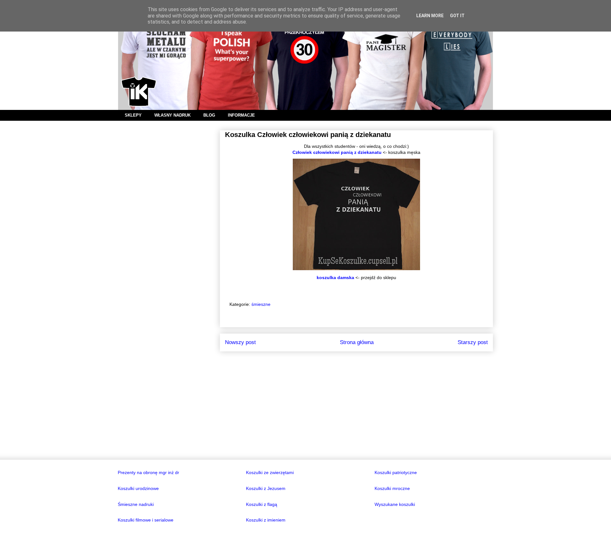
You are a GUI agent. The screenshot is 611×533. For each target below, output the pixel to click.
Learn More (430, 15)
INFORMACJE (241, 115)
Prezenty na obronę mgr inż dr (148, 472)
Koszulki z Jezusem (265, 488)
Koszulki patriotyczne (396, 472)
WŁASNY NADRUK (172, 115)
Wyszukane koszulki (395, 504)
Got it (457, 15)
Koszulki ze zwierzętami (270, 472)
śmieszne (260, 304)
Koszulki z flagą (261, 504)
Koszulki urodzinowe (138, 488)
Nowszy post (240, 342)
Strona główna (357, 342)
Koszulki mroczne (392, 488)
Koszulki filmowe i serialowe (145, 519)
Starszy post (473, 342)
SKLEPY (133, 115)
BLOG (209, 115)
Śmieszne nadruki (136, 504)
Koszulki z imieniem (265, 519)
